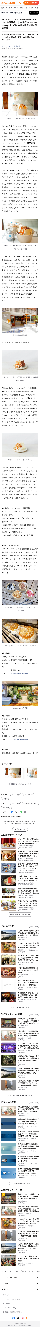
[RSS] (26, 1318)
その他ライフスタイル (30, 804)
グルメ (16, 8)
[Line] (21, 812)
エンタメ (9, 8)
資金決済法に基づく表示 (12, 1312)
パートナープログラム (11, 1299)
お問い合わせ (20, 829)
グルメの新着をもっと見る (20, 1007)
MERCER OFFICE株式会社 (11, 46)
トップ (4, 1271)
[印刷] (25, 812)
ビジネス (5, 799)
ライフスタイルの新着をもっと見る (20, 1095)
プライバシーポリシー (11, 1308)
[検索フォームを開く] (20, 2)
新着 (2, 8)
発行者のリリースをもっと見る (20, 914)
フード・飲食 (15, 795)
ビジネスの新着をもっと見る (20, 1183)
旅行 (21, 8)
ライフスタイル (28, 795)
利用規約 (6, 1303)
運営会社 (6, 1295)
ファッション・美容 (31, 8)
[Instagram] (22, 1318)
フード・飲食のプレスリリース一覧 (21, 1271)
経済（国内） (6, 808)
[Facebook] (12, 812)
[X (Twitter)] (16, 812)
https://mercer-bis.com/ (19, 674)
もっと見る (34, 926)
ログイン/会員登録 (31, 3)
